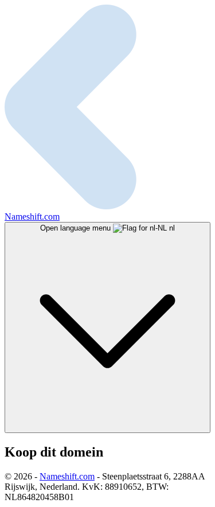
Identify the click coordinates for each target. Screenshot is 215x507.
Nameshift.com (67, 476)
